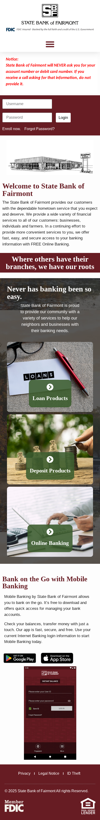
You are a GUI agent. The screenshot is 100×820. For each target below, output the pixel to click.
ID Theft (73, 773)
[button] (50, 44)
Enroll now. (11, 129)
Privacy (24, 773)
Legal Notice (48, 773)
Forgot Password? (39, 129)
